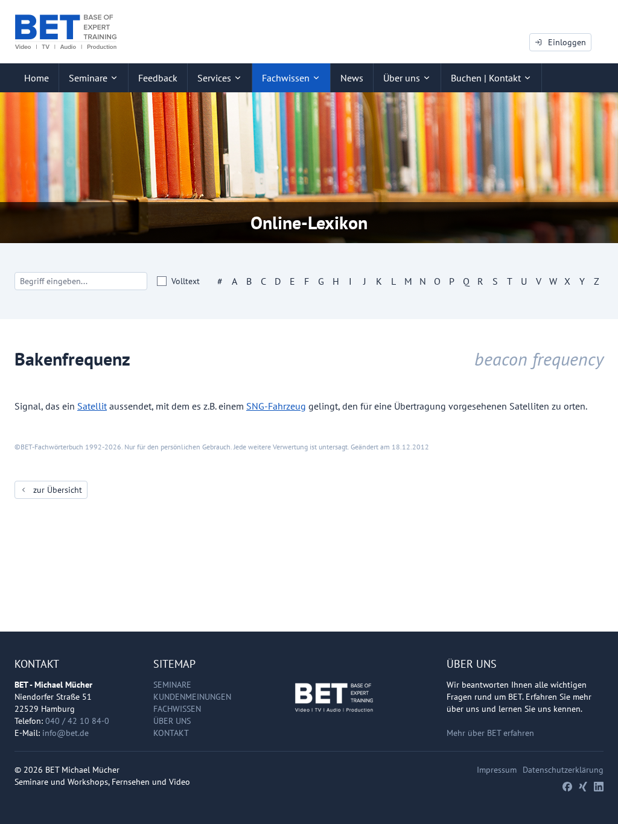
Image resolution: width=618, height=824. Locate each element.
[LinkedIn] (599, 786)
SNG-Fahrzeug (276, 406)
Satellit (92, 406)
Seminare (172, 684)
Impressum (497, 769)
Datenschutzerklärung (563, 769)
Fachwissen (177, 708)
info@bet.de (65, 732)
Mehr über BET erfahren (490, 732)
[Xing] (583, 786)
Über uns (172, 720)
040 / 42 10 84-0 (77, 720)
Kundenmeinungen (192, 696)
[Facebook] (567, 786)
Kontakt (171, 732)
